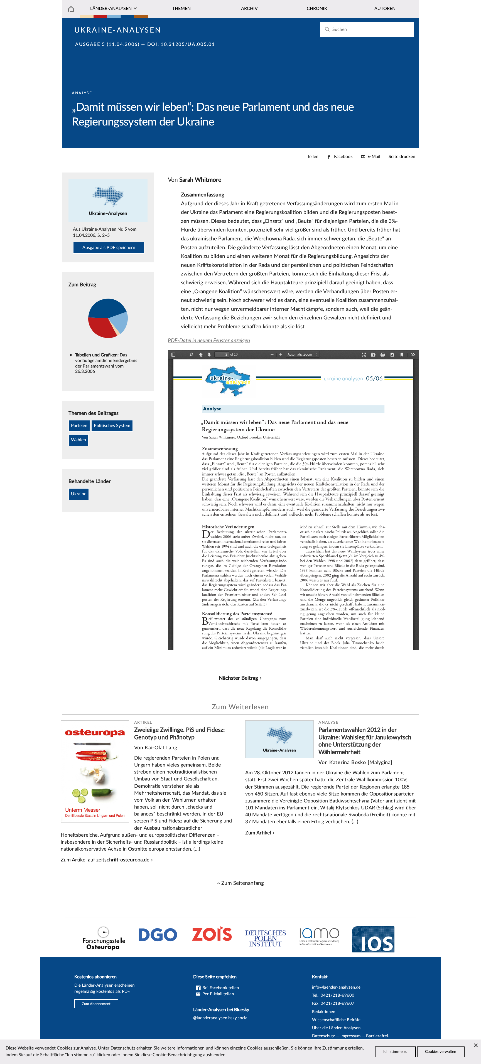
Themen (181, 8)
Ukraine (78, 494)
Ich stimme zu (395, 1052)
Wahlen (78, 440)
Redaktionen (323, 1012)
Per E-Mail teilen (217, 994)
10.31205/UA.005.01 (188, 44)
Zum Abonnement (96, 1004)
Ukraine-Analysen (118, 30)
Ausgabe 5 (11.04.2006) (107, 44)
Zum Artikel (258, 833)
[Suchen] (327, 29)
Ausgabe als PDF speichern (108, 248)
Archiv (249, 8)
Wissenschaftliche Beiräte (336, 1020)
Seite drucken (402, 156)
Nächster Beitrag (238, 678)
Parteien (79, 425)
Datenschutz (323, 1036)
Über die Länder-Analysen (336, 1028)
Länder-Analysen (111, 8)
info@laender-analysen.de (336, 987)
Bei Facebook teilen (220, 988)
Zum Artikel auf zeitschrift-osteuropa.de (105, 860)
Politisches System (112, 425)
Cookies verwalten (440, 1052)
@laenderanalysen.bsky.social (221, 1018)
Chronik (317, 8)
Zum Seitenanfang (242, 883)
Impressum (350, 1036)
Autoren (385, 8)
